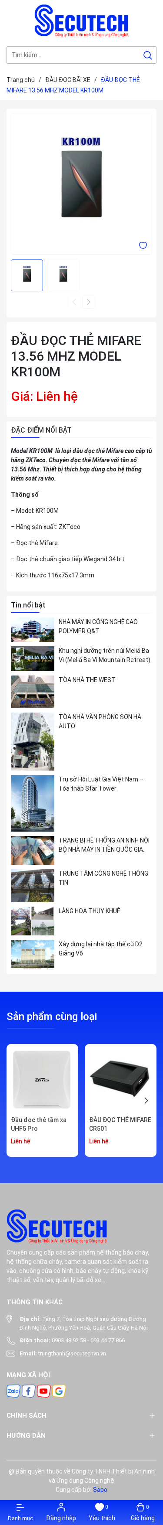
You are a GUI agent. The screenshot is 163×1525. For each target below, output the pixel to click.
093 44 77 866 (107, 1340)
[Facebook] (29, 1390)
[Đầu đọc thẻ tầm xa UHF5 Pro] (42, 1080)
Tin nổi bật (28, 605)
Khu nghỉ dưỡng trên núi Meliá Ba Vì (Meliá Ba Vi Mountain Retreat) (104, 655)
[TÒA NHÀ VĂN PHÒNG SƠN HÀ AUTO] (32, 742)
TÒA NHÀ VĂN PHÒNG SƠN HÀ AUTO (100, 721)
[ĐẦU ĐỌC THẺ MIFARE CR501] (120, 1080)
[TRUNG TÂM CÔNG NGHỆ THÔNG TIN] (32, 885)
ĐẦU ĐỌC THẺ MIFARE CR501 (120, 1124)
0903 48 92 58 (69, 1340)
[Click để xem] (81, 183)
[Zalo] (13, 1390)
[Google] (59, 1390)
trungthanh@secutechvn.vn (72, 1353)
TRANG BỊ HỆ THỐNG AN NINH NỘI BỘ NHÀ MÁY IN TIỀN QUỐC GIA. (104, 845)
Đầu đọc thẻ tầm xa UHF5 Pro (39, 1124)
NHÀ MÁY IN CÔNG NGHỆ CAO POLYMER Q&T (98, 626)
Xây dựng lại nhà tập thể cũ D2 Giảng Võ (101, 949)
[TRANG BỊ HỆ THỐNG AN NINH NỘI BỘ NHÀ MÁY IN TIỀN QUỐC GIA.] (32, 850)
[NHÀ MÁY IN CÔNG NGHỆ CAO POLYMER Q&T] (32, 630)
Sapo (100, 1489)
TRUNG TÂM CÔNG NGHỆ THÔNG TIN (103, 878)
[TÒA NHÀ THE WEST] (32, 692)
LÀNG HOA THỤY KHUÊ (89, 910)
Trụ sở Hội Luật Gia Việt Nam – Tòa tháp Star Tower (101, 784)
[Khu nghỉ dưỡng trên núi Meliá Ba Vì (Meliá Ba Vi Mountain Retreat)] (32, 658)
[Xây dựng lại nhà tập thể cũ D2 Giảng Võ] (32, 955)
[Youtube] (44, 1390)
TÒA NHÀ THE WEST (87, 679)
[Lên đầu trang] (149, 1463)
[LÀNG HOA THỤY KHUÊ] (32, 921)
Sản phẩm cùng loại (52, 1016)
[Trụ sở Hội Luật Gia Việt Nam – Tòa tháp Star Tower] (32, 803)
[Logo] (81, 20)
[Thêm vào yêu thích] (143, 245)
